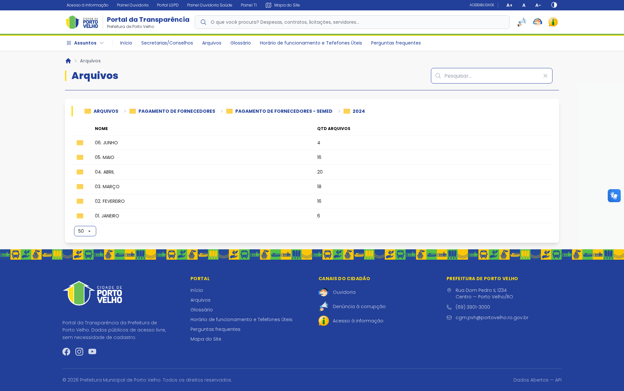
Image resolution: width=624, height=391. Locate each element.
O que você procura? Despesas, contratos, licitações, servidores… (285, 22)
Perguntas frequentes (396, 43)
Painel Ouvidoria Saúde (209, 5)
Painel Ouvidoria (133, 5)
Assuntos (85, 43)
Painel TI (249, 5)
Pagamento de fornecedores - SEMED (283, 111)
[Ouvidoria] (537, 22)
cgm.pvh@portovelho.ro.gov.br (492, 317)
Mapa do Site (205, 339)
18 (319, 186)
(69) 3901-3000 (473, 307)
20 (320, 172)
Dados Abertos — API (538, 380)
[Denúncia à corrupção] (522, 22)
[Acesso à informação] (553, 22)
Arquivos (211, 43)
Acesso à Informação (88, 5)
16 (319, 157)
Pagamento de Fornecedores (176, 111)
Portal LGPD (168, 5)
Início (126, 43)
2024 (359, 111)
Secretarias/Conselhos (167, 43)
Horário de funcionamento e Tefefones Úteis (311, 43)
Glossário (240, 43)
